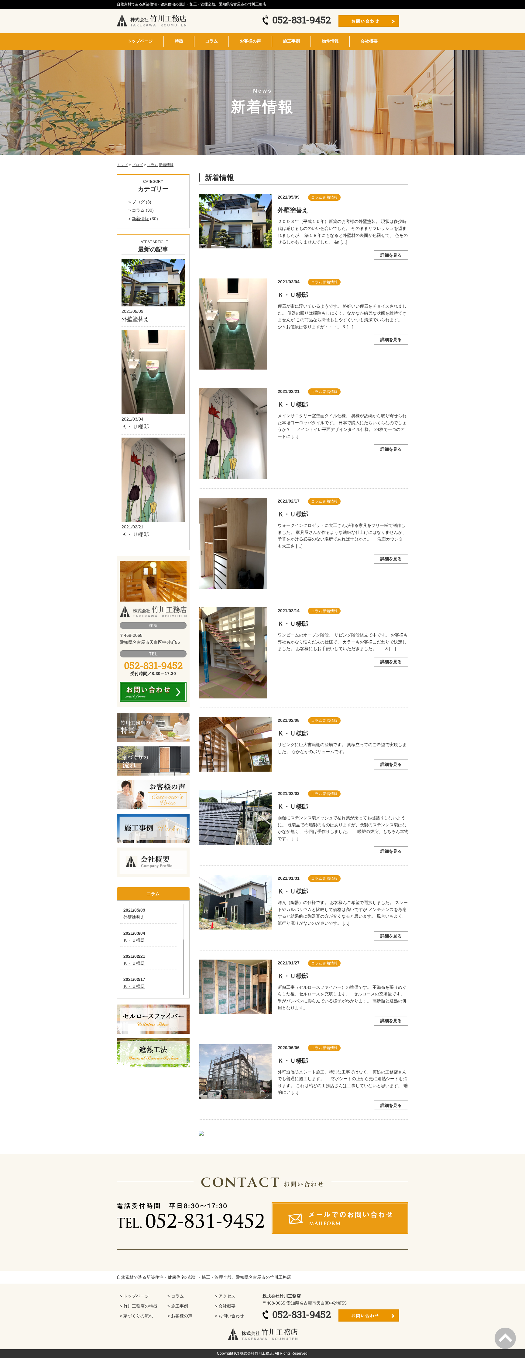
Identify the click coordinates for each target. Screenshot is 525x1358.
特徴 (179, 41)
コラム (211, 41)
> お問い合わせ (229, 1315)
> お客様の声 (179, 1315)
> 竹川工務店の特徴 (138, 1306)
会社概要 (369, 41)
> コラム (175, 1296)
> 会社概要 (225, 1306)
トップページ (140, 41)
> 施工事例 (177, 1306)
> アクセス (225, 1296)
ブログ (138, 202)
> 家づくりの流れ (136, 1315)
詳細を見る (391, 255)
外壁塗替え (293, 210)
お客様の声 (250, 41)
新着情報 (166, 165)
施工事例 (291, 41)
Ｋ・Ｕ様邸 (293, 295)
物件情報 (330, 41)
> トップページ (134, 1296)
